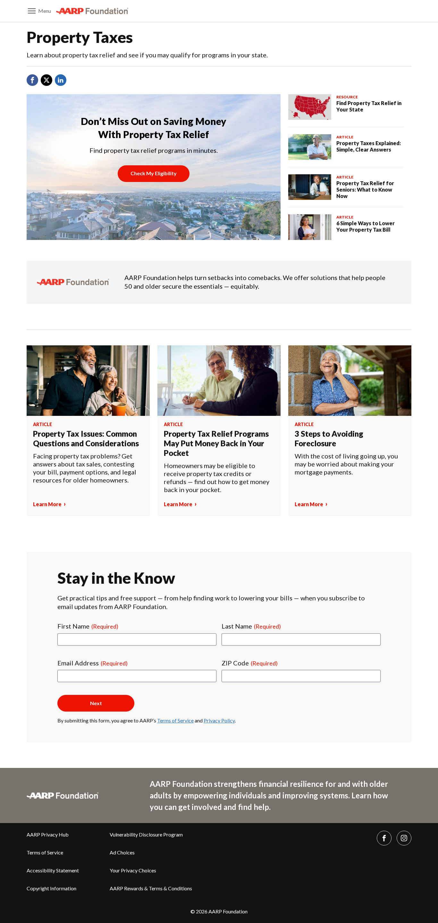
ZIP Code (250, 663)
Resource (347, 97)
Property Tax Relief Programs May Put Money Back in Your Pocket (216, 443)
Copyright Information (51, 888)
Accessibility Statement (53, 870)
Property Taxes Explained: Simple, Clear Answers (368, 146)
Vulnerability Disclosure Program (146, 834)
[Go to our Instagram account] (404, 838)
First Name (87, 626)
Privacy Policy (219, 720)
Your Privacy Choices (133, 870)
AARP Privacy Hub (48, 834)
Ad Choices (122, 852)
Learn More (47, 504)
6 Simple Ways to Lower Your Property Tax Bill (365, 226)
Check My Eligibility (154, 173)
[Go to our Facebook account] (384, 838)
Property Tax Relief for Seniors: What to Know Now (365, 189)
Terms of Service (175, 720)
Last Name (251, 626)
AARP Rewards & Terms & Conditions (151, 888)
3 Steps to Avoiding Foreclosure (329, 438)
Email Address (92, 663)
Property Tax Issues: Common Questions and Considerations (86, 438)
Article (344, 137)
